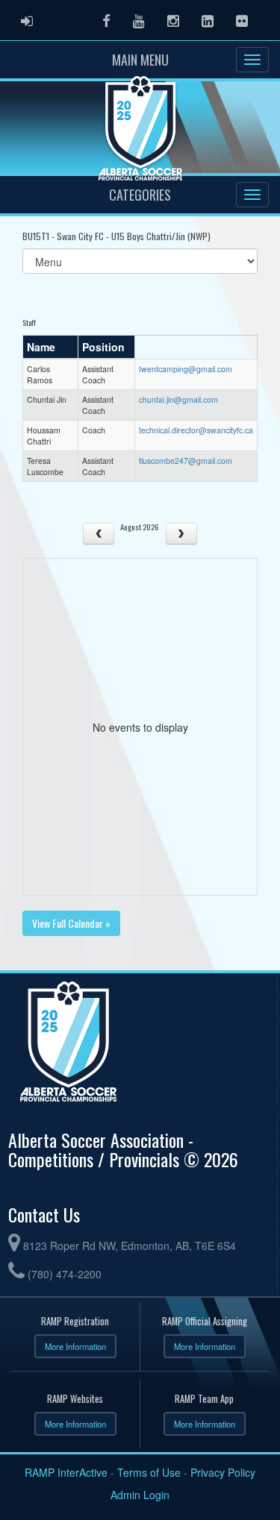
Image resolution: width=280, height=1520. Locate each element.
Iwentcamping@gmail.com (185, 368)
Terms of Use (149, 1472)
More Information (75, 1346)
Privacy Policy (222, 1472)
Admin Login (140, 1494)
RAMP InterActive (66, 1472)
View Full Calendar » (71, 923)
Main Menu (140, 59)
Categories (140, 194)
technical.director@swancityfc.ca (196, 430)
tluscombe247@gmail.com (185, 460)
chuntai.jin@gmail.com (178, 399)
